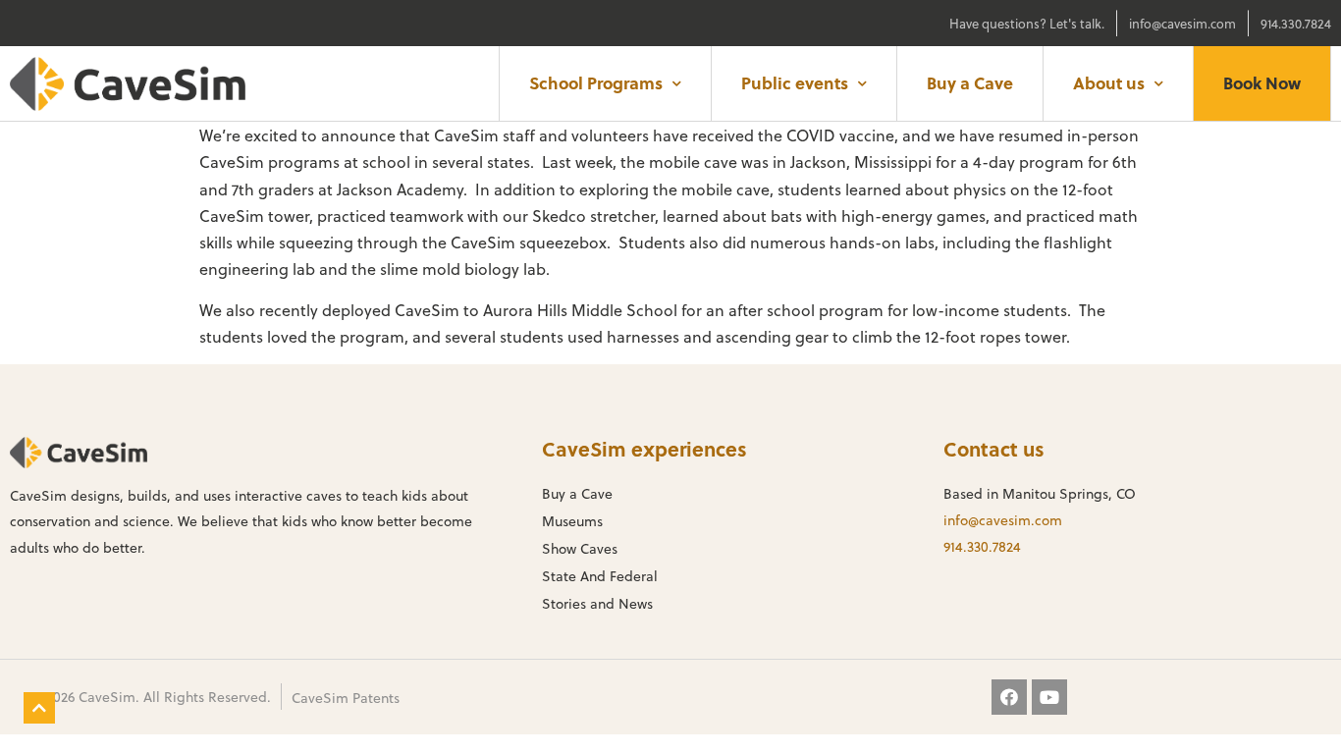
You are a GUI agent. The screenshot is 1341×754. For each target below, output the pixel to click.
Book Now (1262, 83)
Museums (572, 521)
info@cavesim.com (1002, 520)
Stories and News (597, 603)
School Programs (596, 83)
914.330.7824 (982, 546)
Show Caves (579, 548)
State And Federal (600, 576)
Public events (794, 83)
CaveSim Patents (346, 697)
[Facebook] (1009, 697)
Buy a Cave (970, 83)
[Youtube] (1049, 697)
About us (1109, 83)
